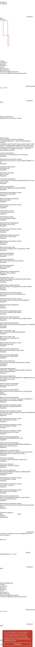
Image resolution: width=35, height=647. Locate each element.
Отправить (6, 535)
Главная (2, 61)
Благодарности (4, 68)
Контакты (3, 19)
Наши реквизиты (5, 70)
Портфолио (3, 2)
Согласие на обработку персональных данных (13, 73)
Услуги (2, 67)
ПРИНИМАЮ (17, 644)
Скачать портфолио (5, 139)
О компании (3, 3)
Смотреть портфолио (18, 139)
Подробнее (3, 156)
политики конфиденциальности (23, 533)
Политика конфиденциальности (9, 71)
